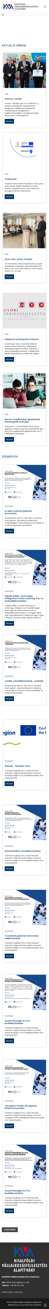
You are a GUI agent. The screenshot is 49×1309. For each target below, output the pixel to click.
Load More (9, 1229)
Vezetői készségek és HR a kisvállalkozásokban (17, 1022)
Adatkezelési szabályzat (12, 1292)
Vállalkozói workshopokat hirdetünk (22, 339)
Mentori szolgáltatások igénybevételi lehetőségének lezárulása (22, 420)
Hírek (6, 94)
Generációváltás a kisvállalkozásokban (23, 851)
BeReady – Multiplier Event (17, 766)
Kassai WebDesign (26, 1305)
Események (9, 506)
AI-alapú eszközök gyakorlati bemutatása (18, 512)
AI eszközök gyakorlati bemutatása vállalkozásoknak (22, 937)
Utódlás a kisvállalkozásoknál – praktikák (24, 681)
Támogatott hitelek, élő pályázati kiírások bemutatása (21, 1107)
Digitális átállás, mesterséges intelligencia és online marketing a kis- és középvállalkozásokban (24, 598)
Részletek (9, 121)
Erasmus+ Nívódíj (13, 98)
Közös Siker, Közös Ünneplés (18, 259)
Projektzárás (11, 179)
